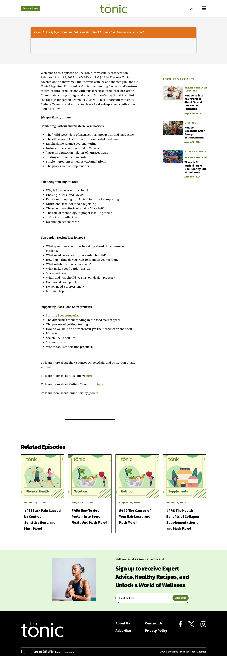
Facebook (180, 624)
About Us (122, 623)
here (48, 367)
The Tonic (113, 8)
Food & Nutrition (195, 151)
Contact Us (154, 623)
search (191, 8)
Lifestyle (191, 90)
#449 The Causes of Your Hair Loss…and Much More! (135, 517)
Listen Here (30, 8)
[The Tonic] (42, 629)
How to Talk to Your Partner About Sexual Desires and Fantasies (194, 102)
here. (100, 384)
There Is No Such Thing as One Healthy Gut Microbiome (195, 167)
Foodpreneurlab (68, 315)
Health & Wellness (195, 87)
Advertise (123, 631)
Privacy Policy (156, 631)
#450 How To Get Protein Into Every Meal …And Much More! (89, 517)
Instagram (203, 624)
